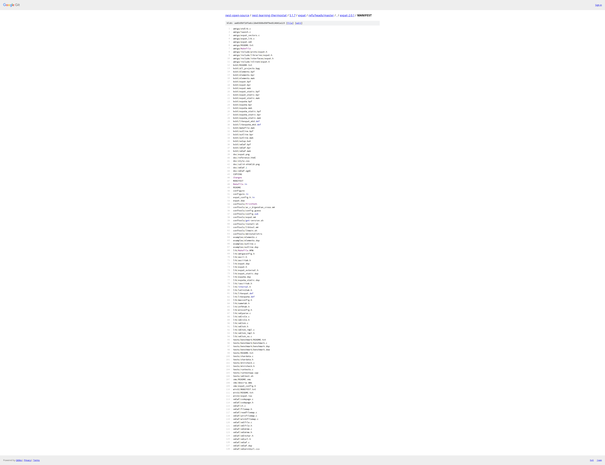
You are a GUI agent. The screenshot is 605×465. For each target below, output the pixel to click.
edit (298, 23)
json (599, 460)
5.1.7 (292, 15)
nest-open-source (237, 15)
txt (592, 460)
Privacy (27, 460)
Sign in (598, 4)
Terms (36, 460)
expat (302, 15)
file (289, 23)
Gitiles (19, 460)
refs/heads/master (321, 15)
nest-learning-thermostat (269, 15)
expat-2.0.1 (347, 15)
